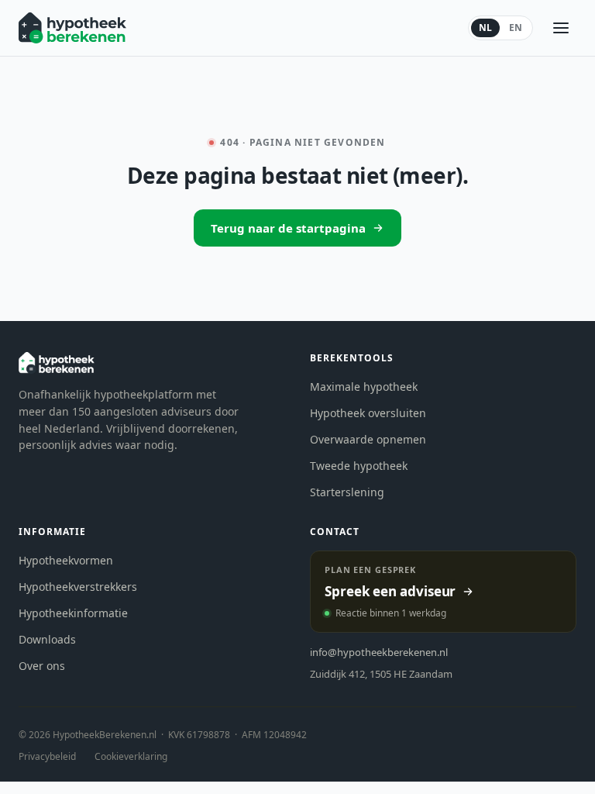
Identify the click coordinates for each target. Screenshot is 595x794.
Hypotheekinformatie (73, 613)
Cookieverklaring (131, 757)
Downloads (47, 639)
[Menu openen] (560, 27)
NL (485, 27)
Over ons (42, 665)
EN (515, 27)
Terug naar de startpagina (288, 228)
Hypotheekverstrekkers (78, 586)
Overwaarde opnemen (368, 439)
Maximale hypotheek (364, 386)
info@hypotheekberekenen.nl (379, 652)
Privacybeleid (47, 757)
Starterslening (347, 492)
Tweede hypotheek (359, 465)
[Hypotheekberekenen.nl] (72, 27)
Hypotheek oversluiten (368, 413)
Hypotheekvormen (66, 560)
